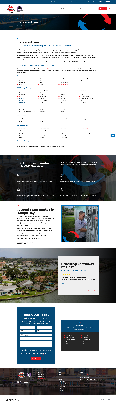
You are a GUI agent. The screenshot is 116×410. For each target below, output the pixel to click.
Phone (22, 330)
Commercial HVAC (63, 381)
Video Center (78, 1)
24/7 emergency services (52, 68)
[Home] (15, 9)
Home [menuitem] (45, 8)
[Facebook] (84, 374)
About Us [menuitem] (52, 8)
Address (22, 334)
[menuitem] (7, 400)
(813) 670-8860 (75, 61)
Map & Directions (41, 378)
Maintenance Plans (63, 383)
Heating (60, 379)
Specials (50, 1)
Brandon (21, 96)
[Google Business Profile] (80, 374)
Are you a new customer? (24, 338)
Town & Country (64, 84)
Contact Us (103, 8)
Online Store (95, 1)
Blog (84, 1)
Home (60, 374)
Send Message (36, 358)
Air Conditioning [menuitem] (61, 8)
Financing (56, 1)
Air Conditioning (62, 376)
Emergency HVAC (62, 386)
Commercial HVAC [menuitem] (79, 8)
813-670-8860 (104, 2)
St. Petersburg (84, 128)
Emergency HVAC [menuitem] (91, 8)
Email (38, 330)
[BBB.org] (91, 374)
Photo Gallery (70, 1)
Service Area (62, 1)
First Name (22, 326)
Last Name (38, 326)
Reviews (88, 1)
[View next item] (94, 290)
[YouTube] (87, 374)
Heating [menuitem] (70, 8)
